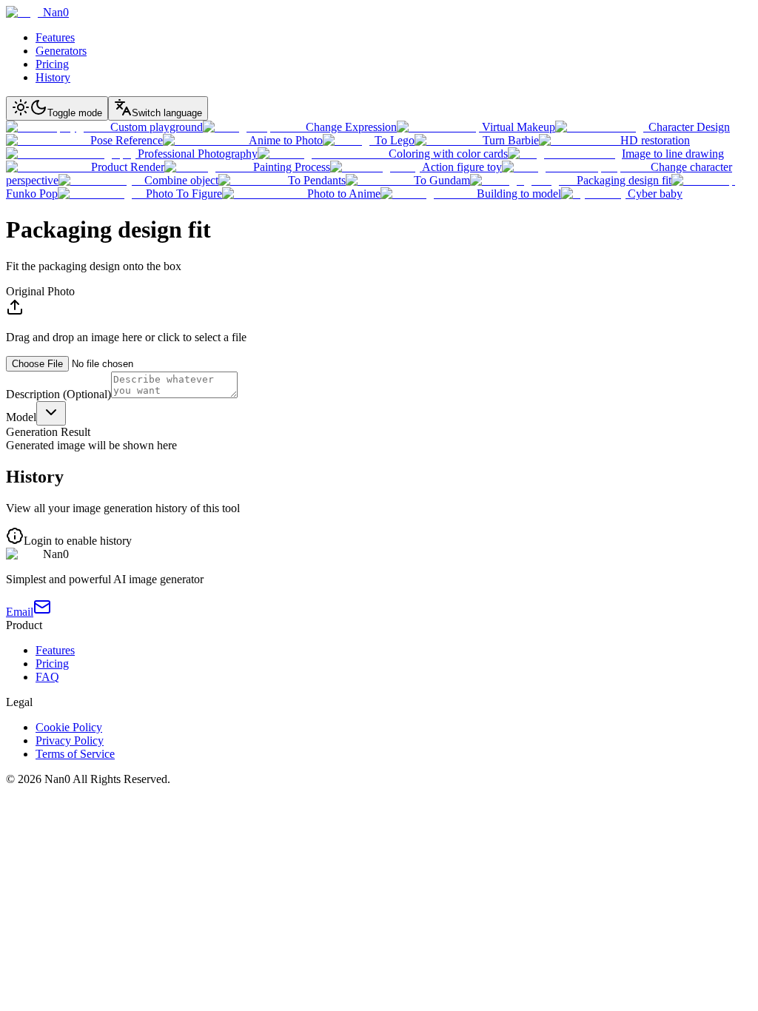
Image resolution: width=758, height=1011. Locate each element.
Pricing (52, 64)
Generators (61, 50)
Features (55, 37)
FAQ (47, 677)
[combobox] (51, 413)
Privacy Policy (70, 740)
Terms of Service (75, 754)
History (53, 77)
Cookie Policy (69, 727)
